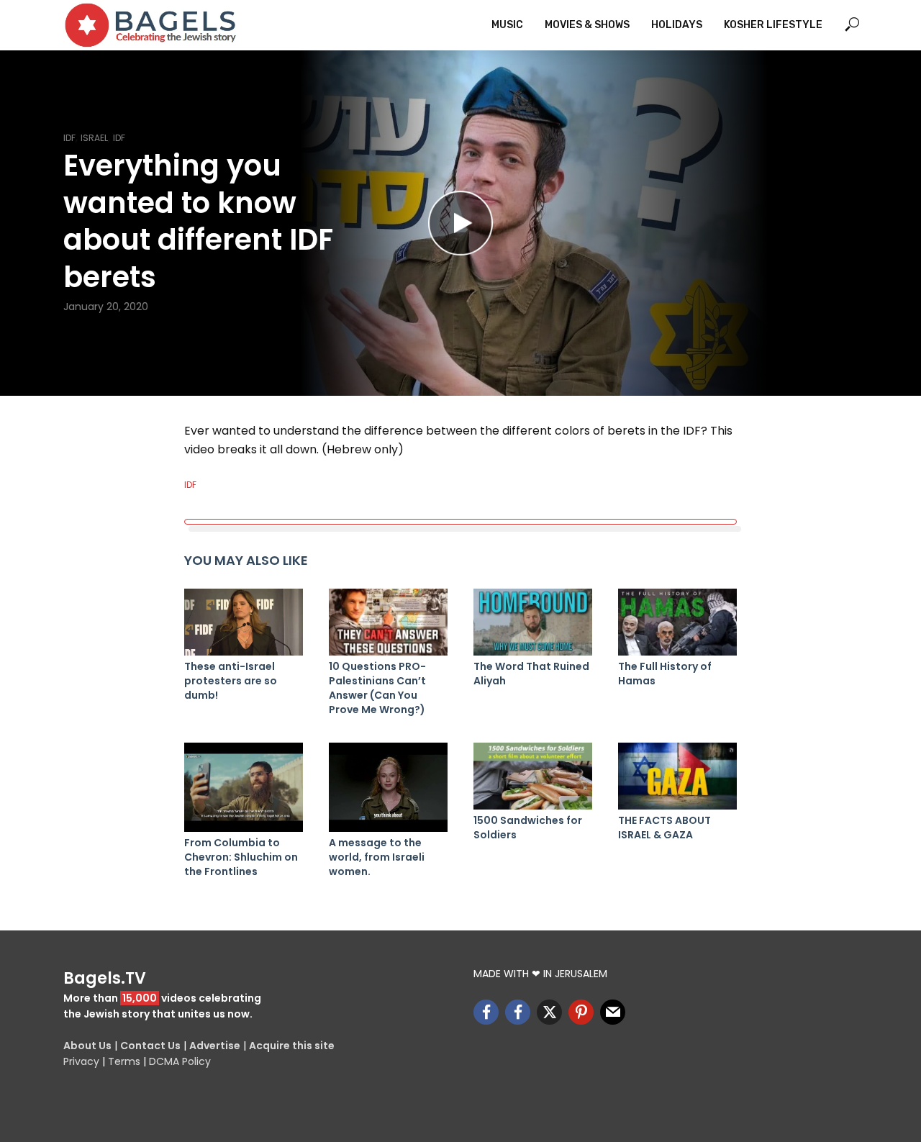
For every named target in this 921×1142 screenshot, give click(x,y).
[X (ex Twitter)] (549, 1012)
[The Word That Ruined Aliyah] (532, 622)
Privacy (81, 1061)
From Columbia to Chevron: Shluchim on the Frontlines (241, 857)
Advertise (214, 1045)
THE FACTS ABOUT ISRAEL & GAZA (664, 827)
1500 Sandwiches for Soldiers (527, 827)
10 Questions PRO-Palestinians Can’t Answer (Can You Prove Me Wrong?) (377, 688)
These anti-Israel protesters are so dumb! (230, 680)
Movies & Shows (587, 25)
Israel (94, 138)
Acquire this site (292, 1045)
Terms (124, 1061)
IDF (69, 138)
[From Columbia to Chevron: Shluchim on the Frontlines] (243, 787)
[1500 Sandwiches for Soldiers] (532, 776)
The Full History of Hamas (665, 673)
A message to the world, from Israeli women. (377, 857)
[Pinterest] (581, 1012)
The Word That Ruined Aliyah (531, 673)
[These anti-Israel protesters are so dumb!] (243, 622)
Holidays (676, 25)
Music (507, 25)
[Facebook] (486, 1012)
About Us (87, 1045)
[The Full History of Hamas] (677, 622)
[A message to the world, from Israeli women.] (388, 787)
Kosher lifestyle (773, 25)
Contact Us (150, 1045)
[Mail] (612, 1012)
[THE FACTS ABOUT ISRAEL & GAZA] (677, 776)
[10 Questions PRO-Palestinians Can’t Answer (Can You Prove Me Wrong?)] (388, 622)
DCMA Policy (180, 1061)
